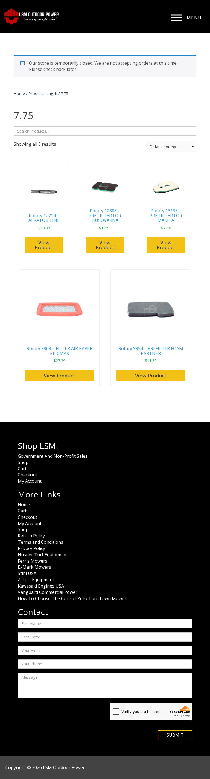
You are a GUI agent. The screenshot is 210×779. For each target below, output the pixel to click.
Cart (22, 469)
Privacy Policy (31, 548)
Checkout (27, 475)
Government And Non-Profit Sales (53, 456)
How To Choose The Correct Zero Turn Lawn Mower (72, 598)
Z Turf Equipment (36, 580)
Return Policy (31, 536)
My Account (30, 481)
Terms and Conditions (40, 542)
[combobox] (105, 131)
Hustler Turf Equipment (42, 555)
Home (19, 93)
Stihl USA (27, 573)
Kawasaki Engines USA (41, 586)
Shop (23, 462)
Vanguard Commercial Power (47, 592)
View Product (44, 245)
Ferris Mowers (32, 561)
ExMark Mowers (34, 567)
